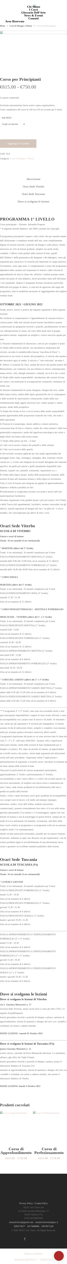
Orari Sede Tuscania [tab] (33, 194)
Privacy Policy (26, 1203)
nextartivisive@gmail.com (21, 1222)
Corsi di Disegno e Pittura (20, 26)
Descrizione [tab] (33, 179)
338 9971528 (47, 1226)
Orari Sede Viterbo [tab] (33, 186)
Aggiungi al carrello (18, 143)
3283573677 (19, 1226)
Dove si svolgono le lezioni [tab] (33, 201)
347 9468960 (33, 1226)
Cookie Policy (41, 1203)
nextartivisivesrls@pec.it (46, 1222)
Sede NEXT (7, 118)
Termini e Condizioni (33, 1253)
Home (2, 26)
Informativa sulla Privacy (25, 1259)
